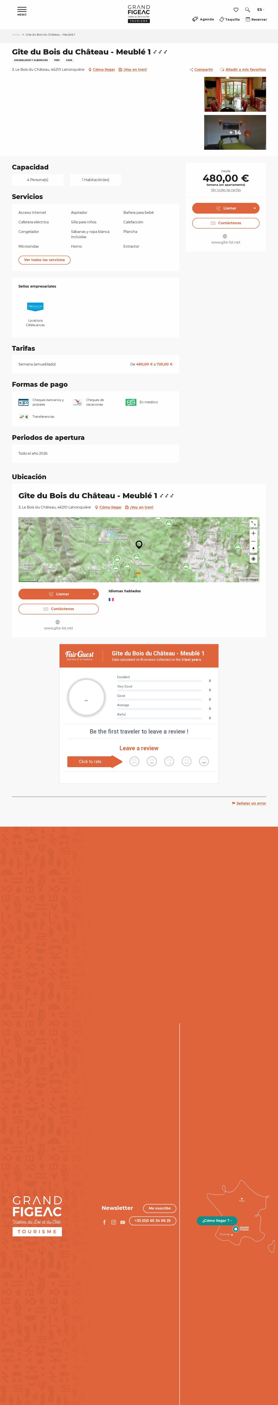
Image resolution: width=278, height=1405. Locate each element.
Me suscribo (160, 1208)
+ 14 (235, 132)
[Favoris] (236, 10)
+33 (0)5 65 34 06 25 (153, 1221)
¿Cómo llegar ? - (217, 1221)
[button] (247, 10)
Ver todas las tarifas (226, 190)
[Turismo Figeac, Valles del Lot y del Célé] (139, 17)
